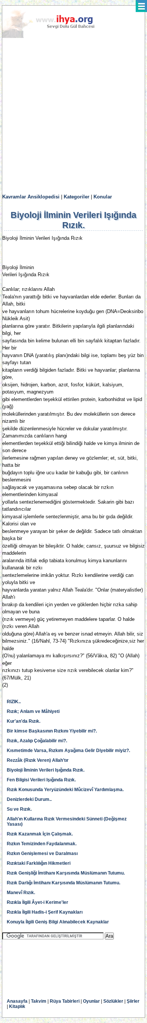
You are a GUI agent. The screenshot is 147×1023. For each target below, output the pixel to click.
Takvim (38, 1001)
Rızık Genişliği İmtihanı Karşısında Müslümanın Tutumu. (66, 873)
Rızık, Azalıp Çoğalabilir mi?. (37, 740)
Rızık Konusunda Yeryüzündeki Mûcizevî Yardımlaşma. (65, 789)
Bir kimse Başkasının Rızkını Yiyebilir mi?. (52, 731)
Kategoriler (76, 197)
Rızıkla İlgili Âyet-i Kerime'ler (37, 902)
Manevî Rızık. (21, 892)
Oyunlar (91, 1001)
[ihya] (55, 36)
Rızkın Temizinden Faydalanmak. (42, 843)
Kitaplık (17, 1006)
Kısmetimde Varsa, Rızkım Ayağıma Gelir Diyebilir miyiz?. (68, 750)
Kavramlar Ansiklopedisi (31, 197)
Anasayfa (17, 1001)
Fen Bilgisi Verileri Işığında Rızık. (41, 779)
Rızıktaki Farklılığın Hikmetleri (38, 863)
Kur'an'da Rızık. (23, 721)
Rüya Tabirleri (65, 1001)
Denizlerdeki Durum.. (29, 799)
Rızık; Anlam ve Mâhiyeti (33, 711)
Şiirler (133, 1001)
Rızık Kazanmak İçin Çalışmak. (40, 834)
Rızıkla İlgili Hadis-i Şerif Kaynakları (45, 912)
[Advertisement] (73, 116)
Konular (102, 197)
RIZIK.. (14, 701)
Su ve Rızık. (19, 809)
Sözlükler (113, 1001)
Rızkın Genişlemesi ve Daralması (42, 853)
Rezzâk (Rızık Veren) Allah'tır (38, 760)
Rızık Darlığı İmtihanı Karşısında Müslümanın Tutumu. (63, 882)
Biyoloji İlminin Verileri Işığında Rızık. (45, 770)
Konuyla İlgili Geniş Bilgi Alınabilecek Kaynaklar (58, 922)
